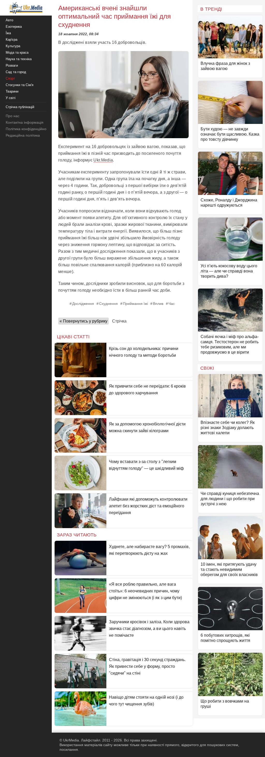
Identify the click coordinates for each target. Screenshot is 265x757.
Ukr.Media (103, 160)
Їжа (8, 33)
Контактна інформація (24, 122)
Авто (9, 20)
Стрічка (119, 321)
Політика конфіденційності (28, 129)
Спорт (10, 78)
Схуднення (108, 304)
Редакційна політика (23, 135)
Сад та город (16, 72)
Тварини (12, 91)
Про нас (12, 116)
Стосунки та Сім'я (19, 85)
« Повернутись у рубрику (83, 321)
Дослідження (83, 304)
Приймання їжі (135, 304)
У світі (11, 98)
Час (171, 304)
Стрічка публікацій (20, 107)
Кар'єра (11, 39)
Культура (13, 46)
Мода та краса (17, 52)
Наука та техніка (19, 59)
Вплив (158, 304)
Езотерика (14, 27)
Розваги (12, 65)
